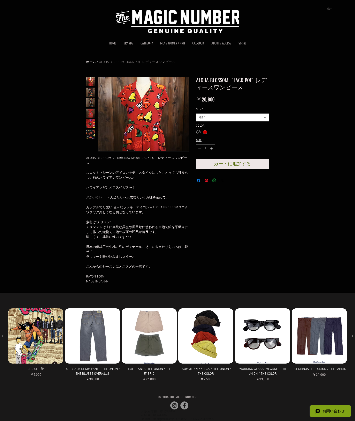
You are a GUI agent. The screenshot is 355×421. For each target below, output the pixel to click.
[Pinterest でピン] (206, 180)
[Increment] (211, 148)
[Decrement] (199, 148)
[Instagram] (174, 405)
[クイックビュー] (35, 336)
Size (199, 109)
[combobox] (232, 117)
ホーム (91, 62)
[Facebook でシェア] (198, 180)
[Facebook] (184, 405)
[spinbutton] (205, 148)
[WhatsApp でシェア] (214, 180)
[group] (177, 345)
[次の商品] (352, 336)
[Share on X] (222, 180)
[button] (330, 8)
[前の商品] (2, 336)
